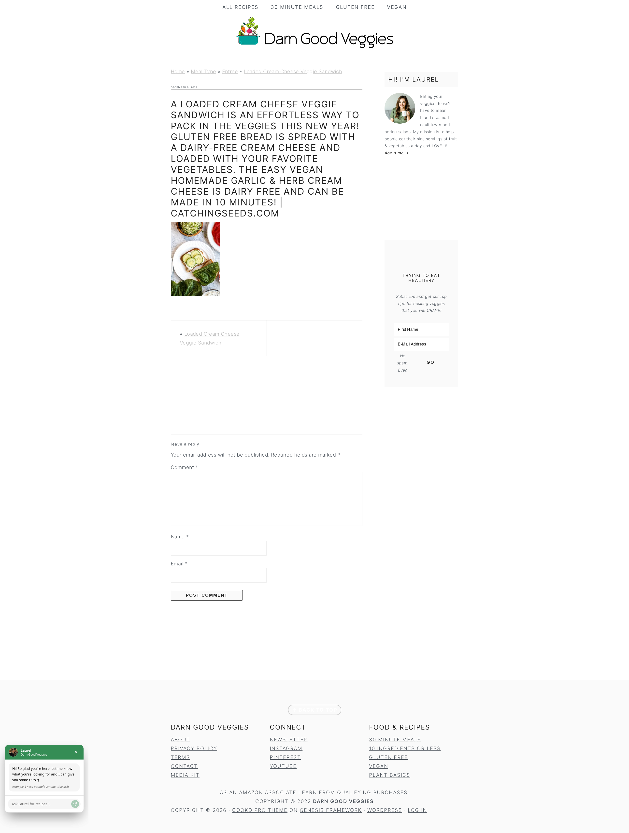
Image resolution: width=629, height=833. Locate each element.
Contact (184, 766)
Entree (230, 71)
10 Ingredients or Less (405, 748)
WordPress (384, 810)
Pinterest (285, 757)
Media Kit (185, 775)
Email (179, 564)
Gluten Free (388, 757)
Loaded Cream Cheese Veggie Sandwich (293, 71)
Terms (180, 757)
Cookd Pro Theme (259, 810)
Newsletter (288, 740)
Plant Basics (389, 775)
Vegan (378, 766)
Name (180, 537)
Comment (184, 467)
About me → (397, 152)
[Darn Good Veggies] (314, 47)
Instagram (286, 748)
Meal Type (203, 71)
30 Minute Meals (395, 740)
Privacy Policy (194, 748)
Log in (417, 810)
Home (178, 71)
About (180, 740)
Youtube (283, 766)
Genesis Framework (331, 810)
